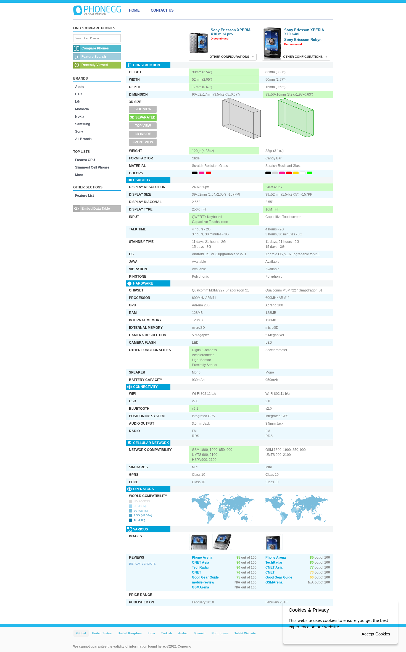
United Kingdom (130, 633)
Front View (143, 142)
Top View (143, 126)
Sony (79, 131)
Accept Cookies (376, 634)
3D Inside (143, 134)
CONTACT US (162, 10)
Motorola (82, 109)
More (79, 175)
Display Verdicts (142, 563)
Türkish (166, 633)
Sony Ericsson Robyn (302, 40)
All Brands (83, 139)
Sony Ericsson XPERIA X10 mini (304, 32)
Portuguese (220, 633)
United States (102, 633)
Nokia (79, 117)
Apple (79, 87)
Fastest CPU (85, 160)
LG (77, 102)
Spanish (199, 633)
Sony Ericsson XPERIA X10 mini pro (231, 32)
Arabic (183, 633)
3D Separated (142, 117)
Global (81, 633)
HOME (134, 10)
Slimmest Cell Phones (92, 167)
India (151, 633)
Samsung (82, 124)
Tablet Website (245, 633)
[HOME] (97, 10)
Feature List (84, 196)
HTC (78, 94)
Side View (143, 109)
